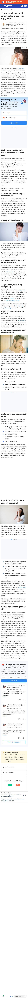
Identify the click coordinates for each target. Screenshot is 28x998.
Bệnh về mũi (13, 9)
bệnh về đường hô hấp (12, 300)
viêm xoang (7, 308)
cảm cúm (21, 306)
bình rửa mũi (9, 272)
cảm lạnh (16, 306)
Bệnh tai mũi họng (5, 9)
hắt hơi (12, 298)
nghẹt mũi (22, 290)
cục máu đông (22, 587)
